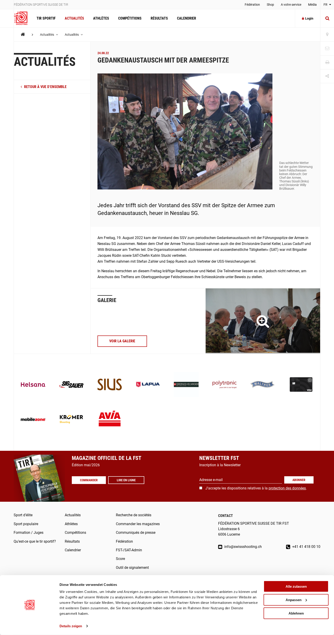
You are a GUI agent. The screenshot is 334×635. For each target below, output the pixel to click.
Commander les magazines (138, 524)
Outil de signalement (132, 567)
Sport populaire (26, 524)
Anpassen (294, 600)
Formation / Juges (28, 532)
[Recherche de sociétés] (327, 35)
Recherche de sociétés (133, 515)
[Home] (23, 34)
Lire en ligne (126, 480)
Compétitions (130, 18)
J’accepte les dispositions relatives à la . (256, 488)
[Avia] (109, 419)
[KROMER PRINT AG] (71, 419)
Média (312, 4)
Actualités (74, 18)
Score (120, 559)
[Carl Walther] (263, 385)
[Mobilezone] (33, 419)
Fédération (252, 4)
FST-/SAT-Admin (129, 550)
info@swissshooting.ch (242, 546)
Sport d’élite (23, 515)
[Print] (327, 62)
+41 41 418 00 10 (305, 546)
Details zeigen (71, 626)
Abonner (298, 480)
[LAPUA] (148, 385)
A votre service (291, 4)
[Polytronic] (224, 385)
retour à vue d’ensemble (45, 87)
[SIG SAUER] (71, 385)
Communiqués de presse (135, 532)
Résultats (159, 18)
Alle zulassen (296, 586)
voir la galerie (122, 341)
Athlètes (101, 18)
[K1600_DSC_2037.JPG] (263, 321)
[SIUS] (109, 385)
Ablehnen (296, 613)
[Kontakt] (327, 48)
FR (326, 4)
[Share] (327, 76)
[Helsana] (33, 385)
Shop (270, 4)
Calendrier (186, 18)
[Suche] (327, 18)
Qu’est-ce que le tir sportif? (35, 541)
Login (309, 18)
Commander (89, 480)
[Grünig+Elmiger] (186, 385)
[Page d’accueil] (23, 18)
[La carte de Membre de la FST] (301, 385)
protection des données (287, 488)
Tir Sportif (46, 18)
